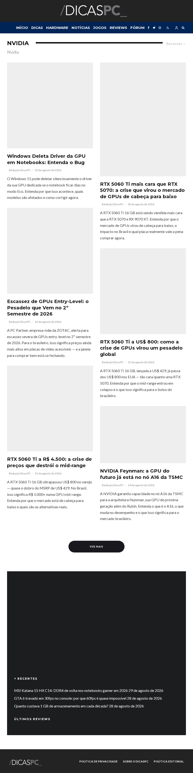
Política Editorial (169, 761)
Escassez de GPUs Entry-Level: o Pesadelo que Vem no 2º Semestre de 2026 (48, 308)
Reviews (118, 27)
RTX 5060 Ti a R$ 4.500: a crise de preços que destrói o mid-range (49, 462)
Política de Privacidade (98, 761)
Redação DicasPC (20, 170)
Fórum (137, 27)
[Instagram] (160, 27)
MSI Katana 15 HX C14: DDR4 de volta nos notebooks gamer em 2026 (71, 690)
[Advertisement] (96, 631)
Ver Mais (96, 546)
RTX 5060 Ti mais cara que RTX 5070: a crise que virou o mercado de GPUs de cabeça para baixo (142, 190)
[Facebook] (148, 27)
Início (22, 27)
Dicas (37, 27)
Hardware (57, 27)
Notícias (81, 27)
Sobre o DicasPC (136, 761)
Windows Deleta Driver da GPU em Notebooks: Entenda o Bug (46, 159)
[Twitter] (154, 27)
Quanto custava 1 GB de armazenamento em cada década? (61, 706)
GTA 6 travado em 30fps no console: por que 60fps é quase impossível (70, 698)
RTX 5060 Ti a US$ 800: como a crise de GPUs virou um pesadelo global (141, 348)
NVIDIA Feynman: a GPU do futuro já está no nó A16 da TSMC (141, 474)
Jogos (99, 27)
